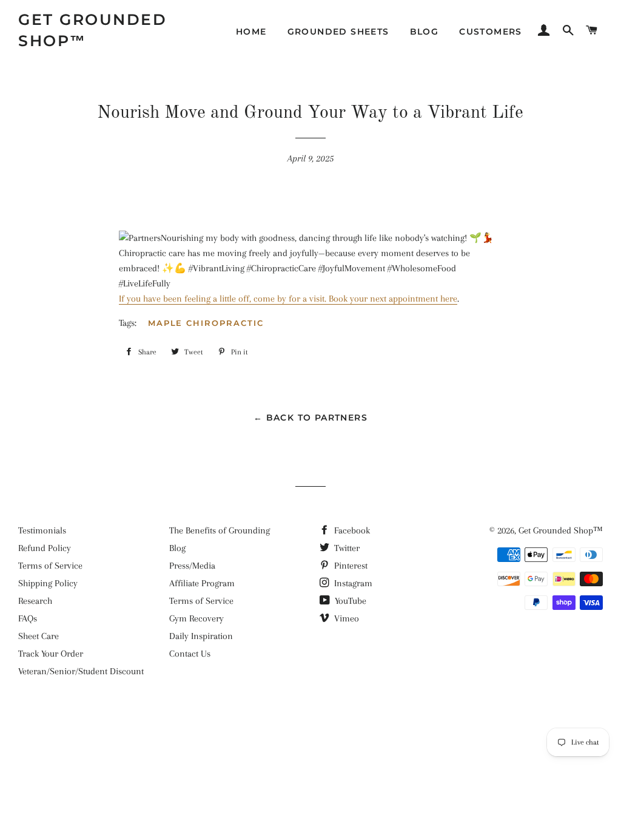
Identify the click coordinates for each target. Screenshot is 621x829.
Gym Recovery (196, 618)
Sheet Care (38, 636)
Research (35, 600)
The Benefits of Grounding (219, 530)
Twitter (346, 548)
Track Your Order (50, 653)
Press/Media (192, 565)
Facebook (351, 530)
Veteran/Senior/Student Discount (81, 671)
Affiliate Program (202, 583)
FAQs (27, 618)
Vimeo (345, 618)
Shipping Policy (48, 583)
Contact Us (189, 653)
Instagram (352, 583)
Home (251, 31)
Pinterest (350, 565)
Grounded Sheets (338, 31)
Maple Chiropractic (206, 323)
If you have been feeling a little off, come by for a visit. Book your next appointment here (288, 298)
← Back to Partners (310, 417)
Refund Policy (44, 548)
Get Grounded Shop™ (92, 30)
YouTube (349, 600)
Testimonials (42, 530)
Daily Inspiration (201, 636)
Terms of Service (50, 565)
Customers (490, 31)
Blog (424, 31)
